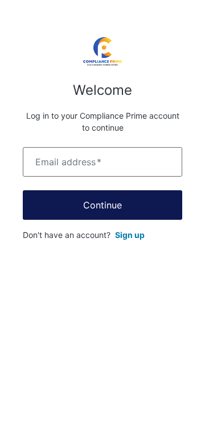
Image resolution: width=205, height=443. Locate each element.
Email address (68, 162)
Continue (102, 205)
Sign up (130, 235)
